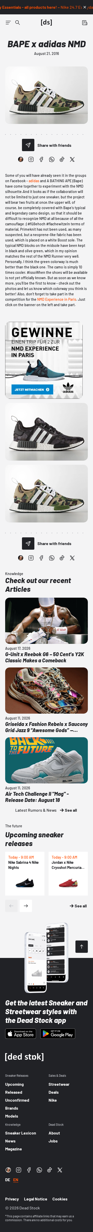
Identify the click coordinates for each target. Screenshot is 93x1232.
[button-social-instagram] (31, 159)
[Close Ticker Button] (85, 7)
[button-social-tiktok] (62, 159)
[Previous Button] (11, 906)
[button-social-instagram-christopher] (21, 159)
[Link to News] (17, 23)
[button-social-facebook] (41, 159)
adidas (34, 181)
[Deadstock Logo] (46, 23)
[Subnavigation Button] (8, 23)
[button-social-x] (72, 159)
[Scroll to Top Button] (81, 946)
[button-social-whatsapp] (52, 159)
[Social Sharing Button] (28, 145)
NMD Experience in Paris (56, 299)
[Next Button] (26, 906)
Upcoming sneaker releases (34, 839)
